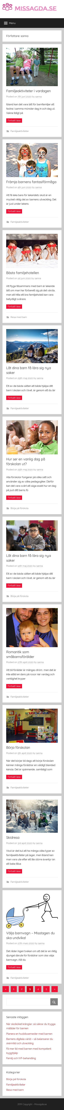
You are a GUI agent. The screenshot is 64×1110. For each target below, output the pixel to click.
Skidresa (12, 837)
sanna (38, 96)
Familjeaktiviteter (20, 131)
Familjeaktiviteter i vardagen (28, 91)
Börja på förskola (19, 508)
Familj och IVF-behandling (21, 1058)
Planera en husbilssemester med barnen (29, 1033)
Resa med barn (19, 317)
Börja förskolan (18, 747)
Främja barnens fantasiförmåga (31, 182)
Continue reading (14, 120)
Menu (12, 23)
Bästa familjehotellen (22, 273)
